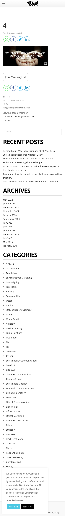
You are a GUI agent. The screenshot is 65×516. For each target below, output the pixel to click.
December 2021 (11, 207)
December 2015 (11, 234)
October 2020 (10, 215)
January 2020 (9, 230)
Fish (8, 342)
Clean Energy (12, 268)
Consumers (12, 351)
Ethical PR (11, 429)
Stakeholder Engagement (18, 309)
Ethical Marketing (15, 415)
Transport (11, 397)
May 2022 (8, 199)
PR (7, 346)
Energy (9, 466)
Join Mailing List (15, 77)
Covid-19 (10, 365)
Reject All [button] (27, 506)
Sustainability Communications (21, 360)
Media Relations (14, 319)
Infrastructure (13, 411)
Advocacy (10, 323)
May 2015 (8, 242)
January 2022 (9, 203)
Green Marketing (14, 457)
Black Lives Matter (15, 438)
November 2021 (11, 211)
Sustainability (13, 296)
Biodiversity (12, 406)
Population (11, 273)
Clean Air (10, 369)
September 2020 (11, 219)
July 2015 (7, 238)
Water (9, 314)
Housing (10, 291)
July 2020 (7, 222)
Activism (10, 263)
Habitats (10, 305)
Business (10, 434)
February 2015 (10, 245)
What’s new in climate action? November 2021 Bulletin (30, 181)
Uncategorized (13, 461)
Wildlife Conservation (17, 420)
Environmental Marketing (19, 277)
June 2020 (8, 226)
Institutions (12, 337)
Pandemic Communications (20, 388)
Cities (9, 425)
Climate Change (14, 379)
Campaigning (13, 282)
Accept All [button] (13, 506)
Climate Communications (18, 374)
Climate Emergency (16, 392)
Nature (9, 448)
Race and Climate (15, 452)
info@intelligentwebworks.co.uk (16, 108)
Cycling (9, 355)
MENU (3, 3)
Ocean (9, 300)
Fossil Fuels (12, 286)
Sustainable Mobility (16, 383)
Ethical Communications (18, 402)
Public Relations (14, 332)
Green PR (10, 443)
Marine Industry (14, 328)
